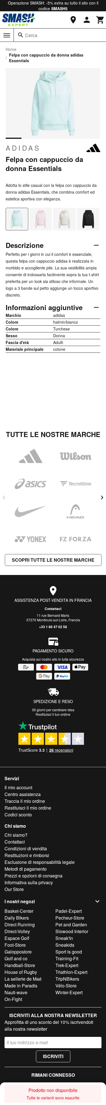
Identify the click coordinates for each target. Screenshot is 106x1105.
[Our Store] (73, 19)
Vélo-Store (66, 985)
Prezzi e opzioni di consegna (33, 875)
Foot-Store (15, 945)
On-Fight (13, 999)
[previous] (4, 497)
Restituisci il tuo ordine (53, 714)
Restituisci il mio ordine (28, 808)
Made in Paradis (21, 985)
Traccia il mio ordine (25, 801)
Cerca (31, 35)
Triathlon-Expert (71, 972)
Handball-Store (20, 965)
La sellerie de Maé (23, 979)
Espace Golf (17, 938)
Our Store (14, 889)
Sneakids (64, 945)
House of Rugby (21, 972)
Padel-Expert (68, 911)
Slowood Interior (71, 931)
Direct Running (20, 924)
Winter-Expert (69, 992)
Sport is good (68, 951)
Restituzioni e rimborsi (27, 855)
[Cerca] (20, 35)
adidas (23, 147)
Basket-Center (19, 911)
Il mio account (18, 787)
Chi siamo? (16, 835)
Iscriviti (53, 1056)
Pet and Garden (71, 924)
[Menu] (7, 35)
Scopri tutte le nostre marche (53, 560)
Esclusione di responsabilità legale (40, 862)
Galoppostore (18, 951)
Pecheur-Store (69, 917)
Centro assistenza (23, 794)
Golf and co (16, 958)
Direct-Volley (17, 931)
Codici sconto (18, 814)
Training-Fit (66, 958)
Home (11, 49)
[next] (102, 497)
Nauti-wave (16, 992)
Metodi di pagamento (26, 869)
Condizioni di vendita (26, 848)
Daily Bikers (17, 917)
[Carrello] (100, 19)
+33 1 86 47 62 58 (53, 626)
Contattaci (53, 608)
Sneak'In (64, 938)
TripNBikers (67, 979)
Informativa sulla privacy (29, 882)
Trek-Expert (66, 965)
